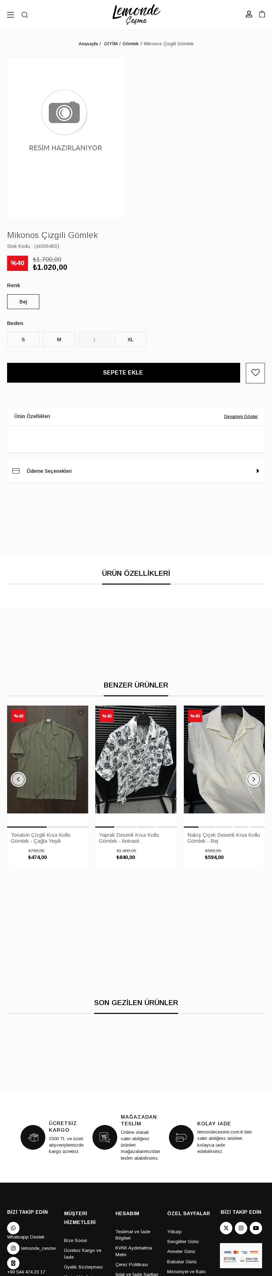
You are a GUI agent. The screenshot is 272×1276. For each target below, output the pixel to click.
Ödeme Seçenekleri (49, 471)
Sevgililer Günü (183, 1241)
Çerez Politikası (131, 1264)
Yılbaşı (174, 1231)
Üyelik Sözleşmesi (83, 1267)
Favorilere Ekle (81, 713)
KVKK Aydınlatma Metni (133, 1251)
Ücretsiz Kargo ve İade (82, 1253)
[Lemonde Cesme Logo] (136, 15)
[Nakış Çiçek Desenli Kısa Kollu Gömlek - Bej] (224, 766)
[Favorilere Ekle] (255, 373)
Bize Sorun (75, 1240)
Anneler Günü (181, 1251)
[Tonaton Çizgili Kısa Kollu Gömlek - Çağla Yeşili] (47, 766)
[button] (27, 827)
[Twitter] (226, 1228)
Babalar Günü (182, 1261)
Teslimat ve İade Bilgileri (132, 1235)
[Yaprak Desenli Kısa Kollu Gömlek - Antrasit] (135, 766)
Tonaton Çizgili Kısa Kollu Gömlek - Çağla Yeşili (40, 838)
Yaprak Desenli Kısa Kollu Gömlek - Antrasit (129, 838)
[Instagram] (241, 1228)
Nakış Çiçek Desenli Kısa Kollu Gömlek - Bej (223, 838)
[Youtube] (256, 1228)
